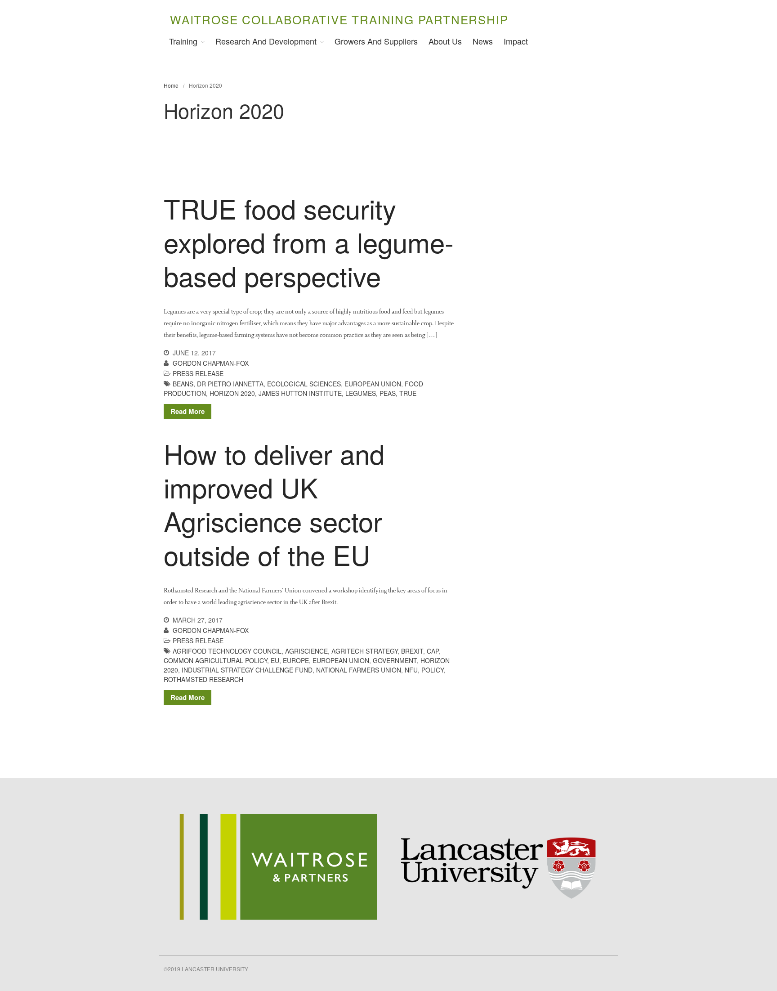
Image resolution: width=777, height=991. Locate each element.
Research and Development (266, 41)
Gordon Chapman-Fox (211, 363)
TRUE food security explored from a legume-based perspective (309, 241)
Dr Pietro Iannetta (230, 383)
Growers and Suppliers (376, 41)
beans (183, 383)
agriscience (306, 650)
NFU (411, 669)
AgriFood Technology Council (227, 650)
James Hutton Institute (300, 393)
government (395, 660)
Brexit (412, 650)
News (483, 41)
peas (388, 393)
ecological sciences (304, 383)
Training (183, 41)
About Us (445, 41)
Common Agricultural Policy (215, 660)
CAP (432, 650)
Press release (198, 373)
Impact (516, 41)
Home (171, 85)
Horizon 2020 (232, 393)
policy (432, 669)
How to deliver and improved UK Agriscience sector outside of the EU (274, 504)
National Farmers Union (358, 669)
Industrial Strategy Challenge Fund (247, 669)
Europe (296, 660)
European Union (372, 383)
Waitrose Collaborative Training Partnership (339, 19)
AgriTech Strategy (364, 650)
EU (275, 660)
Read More (187, 411)
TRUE (407, 393)
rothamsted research (203, 679)
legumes (360, 393)
